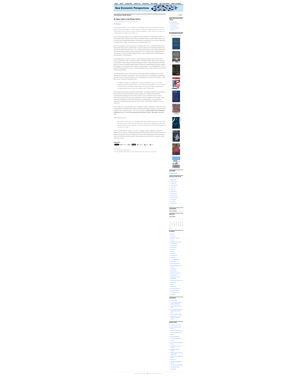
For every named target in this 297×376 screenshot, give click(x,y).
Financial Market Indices (175, 336)
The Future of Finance (174, 290)
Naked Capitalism (173, 275)
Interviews (145, 3)
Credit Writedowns (173, 245)
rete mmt (172, 284)
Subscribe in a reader (173, 173)
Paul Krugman (173, 282)
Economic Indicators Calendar (175, 332)
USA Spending (173, 369)
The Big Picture (173, 286)
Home (116, 3)
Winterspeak (172, 294)
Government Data (173, 300)
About (121, 3)
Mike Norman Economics (175, 263)
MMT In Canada (173, 271)
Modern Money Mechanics (175, 273)
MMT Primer (154, 3)
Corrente (172, 240)
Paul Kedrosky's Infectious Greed (176, 280)
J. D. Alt (172, 205)
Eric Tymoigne (173, 199)
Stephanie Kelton (173, 181)
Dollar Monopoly (173, 247)
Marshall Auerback (174, 185)
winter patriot (153, 151)
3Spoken (172, 234)
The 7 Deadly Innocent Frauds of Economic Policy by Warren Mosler (176, 311)
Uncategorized (127, 149)
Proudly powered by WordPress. (141, 373)
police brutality (141, 151)
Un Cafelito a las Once (174, 292)
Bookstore (128, 3)
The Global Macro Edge (174, 367)
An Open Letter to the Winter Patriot (127, 19)
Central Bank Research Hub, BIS (176, 330)
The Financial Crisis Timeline (175, 314)
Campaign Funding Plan (174, 27)
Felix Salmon (172, 253)
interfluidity (172, 257)
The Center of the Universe (175, 288)
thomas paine (147, 151)
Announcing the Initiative (175, 23)
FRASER (172, 340)
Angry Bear (172, 236)
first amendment (120, 151)
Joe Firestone (172, 201)
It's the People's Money (174, 259)
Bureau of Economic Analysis (175, 325)
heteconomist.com (173, 255)
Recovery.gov (172, 359)
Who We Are (172, 29)
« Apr (170, 228)
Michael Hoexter (173, 203)
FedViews (172, 334)
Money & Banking (176, 3)
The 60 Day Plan (173, 25)
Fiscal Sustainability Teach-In (175, 338)
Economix (172, 251)
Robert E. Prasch (173, 193)
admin (129, 21)
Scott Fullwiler (173, 187)
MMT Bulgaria (173, 269)
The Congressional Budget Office (176, 365)
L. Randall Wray (173, 183)
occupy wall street (133, 151)
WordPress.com (159, 373)
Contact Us (137, 3)
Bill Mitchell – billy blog (174, 238)
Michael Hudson (173, 191)
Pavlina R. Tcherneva (174, 197)
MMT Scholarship (164, 3)
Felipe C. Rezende (173, 195)
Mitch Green (118, 23)
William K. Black (173, 179)
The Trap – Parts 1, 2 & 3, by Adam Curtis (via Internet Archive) (175, 318)
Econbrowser (172, 249)
